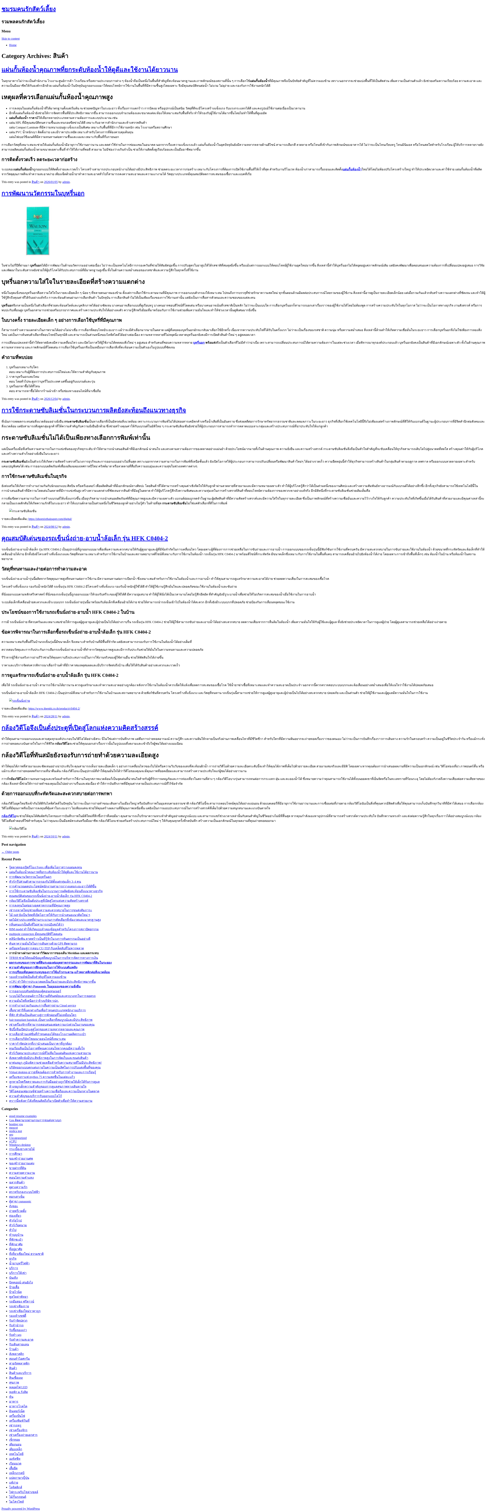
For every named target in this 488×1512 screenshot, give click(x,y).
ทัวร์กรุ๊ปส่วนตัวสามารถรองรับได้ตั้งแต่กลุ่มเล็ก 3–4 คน (45, 881)
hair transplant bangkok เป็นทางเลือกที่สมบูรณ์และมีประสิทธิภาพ (50, 1019)
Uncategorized (18, 1138)
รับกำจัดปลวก (18, 1320)
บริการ (13, 1268)
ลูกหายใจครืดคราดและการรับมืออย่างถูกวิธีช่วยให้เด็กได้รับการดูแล (54, 1081)
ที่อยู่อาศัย (15, 1249)
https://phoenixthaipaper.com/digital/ (50, 519)
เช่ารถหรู (15, 1425)
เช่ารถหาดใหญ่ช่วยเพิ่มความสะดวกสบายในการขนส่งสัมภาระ (50, 910)
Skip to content (11, 38)
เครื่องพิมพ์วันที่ (19, 1420)
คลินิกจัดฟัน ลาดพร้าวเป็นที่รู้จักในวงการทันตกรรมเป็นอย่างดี (49, 938)
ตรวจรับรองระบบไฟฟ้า (24, 1192)
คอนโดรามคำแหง (21, 1177)
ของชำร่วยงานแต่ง (21, 1163)
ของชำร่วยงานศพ (21, 1158)
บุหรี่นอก (199, 342)
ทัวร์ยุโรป (15, 1220)
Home (13, 45)
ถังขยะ (13, 1206)
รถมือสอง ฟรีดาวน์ (21, 1301)
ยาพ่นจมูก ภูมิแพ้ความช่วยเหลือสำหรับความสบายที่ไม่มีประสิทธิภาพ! (55, 1062)
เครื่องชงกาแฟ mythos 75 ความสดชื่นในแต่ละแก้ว (42, 1077)
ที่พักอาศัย (15, 1244)
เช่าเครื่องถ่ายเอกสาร (23, 1435)
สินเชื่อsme (16, 1377)
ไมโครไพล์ (16, 1501)
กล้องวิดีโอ (9, 816)
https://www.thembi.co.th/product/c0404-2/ (54, 708)
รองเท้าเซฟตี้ (17, 1315)
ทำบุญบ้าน (16, 1234)
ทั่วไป (12, 1230)
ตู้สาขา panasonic (20, 1201)
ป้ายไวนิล (15, 1292)
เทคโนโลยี (16, 1454)
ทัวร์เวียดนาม (18, 1225)
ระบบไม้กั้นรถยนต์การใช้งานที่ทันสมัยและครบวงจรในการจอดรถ (52, 996)
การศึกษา (15, 1153)
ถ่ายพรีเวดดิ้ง (17, 1211)
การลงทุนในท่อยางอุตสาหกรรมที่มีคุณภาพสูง (39, 905)
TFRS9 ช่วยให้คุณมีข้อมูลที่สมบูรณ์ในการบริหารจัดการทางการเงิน (53, 957)
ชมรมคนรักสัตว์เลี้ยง (29, 9)
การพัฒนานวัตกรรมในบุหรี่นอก (43, 193)
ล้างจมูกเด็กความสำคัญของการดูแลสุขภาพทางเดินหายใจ (47, 1086)
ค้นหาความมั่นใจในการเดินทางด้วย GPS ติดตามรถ (43, 943)
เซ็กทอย (14, 1439)
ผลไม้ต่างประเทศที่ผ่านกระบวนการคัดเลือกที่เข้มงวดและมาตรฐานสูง (55, 919)
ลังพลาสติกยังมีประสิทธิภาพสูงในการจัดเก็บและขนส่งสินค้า (48, 1058)
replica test (15, 1131)
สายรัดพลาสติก (19, 1363)
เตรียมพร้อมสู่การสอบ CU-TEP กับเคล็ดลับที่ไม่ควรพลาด (46, 948)
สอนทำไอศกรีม (19, 1358)
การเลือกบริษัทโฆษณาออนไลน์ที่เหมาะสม (37, 1038)
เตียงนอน (15, 1444)
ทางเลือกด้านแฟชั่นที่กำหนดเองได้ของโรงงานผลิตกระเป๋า (47, 1034)
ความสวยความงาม (22, 1172)
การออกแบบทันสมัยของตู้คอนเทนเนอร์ (35, 991)
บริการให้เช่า (17, 1273)
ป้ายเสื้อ (14, 1287)
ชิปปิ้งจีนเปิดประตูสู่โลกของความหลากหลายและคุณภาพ (46, 1029)
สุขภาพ (14, 1382)
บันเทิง (13, 1277)
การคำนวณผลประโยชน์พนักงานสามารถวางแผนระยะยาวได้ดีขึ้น (52, 886)
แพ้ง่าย (13, 1482)
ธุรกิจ (12, 1258)
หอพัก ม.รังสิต (18, 1392)
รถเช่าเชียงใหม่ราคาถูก (25, 1311)
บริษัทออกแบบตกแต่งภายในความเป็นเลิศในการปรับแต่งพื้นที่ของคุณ (55, 1067)
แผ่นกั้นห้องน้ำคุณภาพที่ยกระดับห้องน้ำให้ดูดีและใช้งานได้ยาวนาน (90, 69)
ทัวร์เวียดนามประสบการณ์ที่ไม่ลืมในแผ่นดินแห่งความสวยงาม (50, 1053)
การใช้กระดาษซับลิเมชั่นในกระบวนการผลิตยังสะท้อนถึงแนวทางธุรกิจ (94, 410)
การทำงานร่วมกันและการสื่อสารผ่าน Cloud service (42, 1005)
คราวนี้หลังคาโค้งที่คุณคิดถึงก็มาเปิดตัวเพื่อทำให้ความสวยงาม (50, 1100)
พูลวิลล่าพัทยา (18, 1296)
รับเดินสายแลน (19, 1344)
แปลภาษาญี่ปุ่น (19, 1477)
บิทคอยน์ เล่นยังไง (21, 1282)
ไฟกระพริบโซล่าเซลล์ (23, 1492)
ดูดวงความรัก (18, 1187)
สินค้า (35, 182)
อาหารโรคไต (18, 1406)
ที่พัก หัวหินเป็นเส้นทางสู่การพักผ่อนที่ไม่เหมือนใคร (42, 1015)
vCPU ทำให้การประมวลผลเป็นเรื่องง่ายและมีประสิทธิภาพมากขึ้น (52, 981)
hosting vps (16, 1124)
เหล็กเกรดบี (16, 1473)
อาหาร (13, 1401)
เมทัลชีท (14, 1458)
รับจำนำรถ (16, 1325)
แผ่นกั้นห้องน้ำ (352, 169)
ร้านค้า (13, 1349)
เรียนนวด (15, 1463)
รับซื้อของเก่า (18, 1330)
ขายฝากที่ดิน (17, 1168)
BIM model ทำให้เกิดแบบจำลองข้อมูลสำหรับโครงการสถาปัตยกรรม (54, 929)
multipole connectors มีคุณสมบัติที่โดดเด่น (35, 934)
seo (11, 1134)
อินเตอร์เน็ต (17, 1411)
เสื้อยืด (13, 1468)
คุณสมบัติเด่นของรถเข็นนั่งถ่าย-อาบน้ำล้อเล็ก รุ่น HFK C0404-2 (85, 538)
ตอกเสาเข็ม (17, 1196)
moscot (13, 1127)
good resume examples (23, 1116)
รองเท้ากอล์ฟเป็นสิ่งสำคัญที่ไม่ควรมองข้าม (37, 977)
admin (66, 182)
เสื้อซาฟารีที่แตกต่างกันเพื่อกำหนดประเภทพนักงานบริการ (47, 1010)
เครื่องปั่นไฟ (17, 1415)
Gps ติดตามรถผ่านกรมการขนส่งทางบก (35, 1120)
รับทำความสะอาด (21, 1339)
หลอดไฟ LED (18, 1387)
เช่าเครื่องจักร (18, 1430)
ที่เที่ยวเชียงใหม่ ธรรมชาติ (26, 1253)
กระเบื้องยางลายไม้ (22, 1149)
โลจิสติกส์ (15, 1487)
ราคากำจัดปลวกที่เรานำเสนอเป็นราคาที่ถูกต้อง (40, 1043)
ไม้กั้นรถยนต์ (17, 1496)
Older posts (10, 851)
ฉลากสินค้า (17, 1182)
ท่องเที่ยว (15, 1215)
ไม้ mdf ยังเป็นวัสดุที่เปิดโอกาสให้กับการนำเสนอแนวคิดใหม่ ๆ (49, 915)
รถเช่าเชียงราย (19, 1306)
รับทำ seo (15, 1334)
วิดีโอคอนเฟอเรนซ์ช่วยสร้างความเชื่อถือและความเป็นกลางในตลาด (54, 1091)
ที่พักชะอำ (16, 1239)
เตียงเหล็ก (15, 1449)
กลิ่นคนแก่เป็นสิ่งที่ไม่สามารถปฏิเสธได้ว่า (36, 924)
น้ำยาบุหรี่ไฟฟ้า (19, 1263)
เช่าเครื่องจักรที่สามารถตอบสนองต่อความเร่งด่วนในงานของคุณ (52, 1024)
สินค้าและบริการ (20, 1373)
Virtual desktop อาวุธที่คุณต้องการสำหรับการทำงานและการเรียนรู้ (52, 1072)
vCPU (13, 1141)
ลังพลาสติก (16, 1354)
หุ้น (11, 1396)
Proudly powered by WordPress (21, 1508)
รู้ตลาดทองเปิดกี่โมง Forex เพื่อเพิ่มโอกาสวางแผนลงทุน (45, 867)
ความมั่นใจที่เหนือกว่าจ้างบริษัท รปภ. (34, 1000)
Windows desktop (20, 1144)
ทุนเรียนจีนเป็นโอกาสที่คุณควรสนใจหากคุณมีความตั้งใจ (47, 1048)
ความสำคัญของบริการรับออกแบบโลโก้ (35, 1096)
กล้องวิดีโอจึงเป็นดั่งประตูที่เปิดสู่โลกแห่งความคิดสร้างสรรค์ (80, 727)
